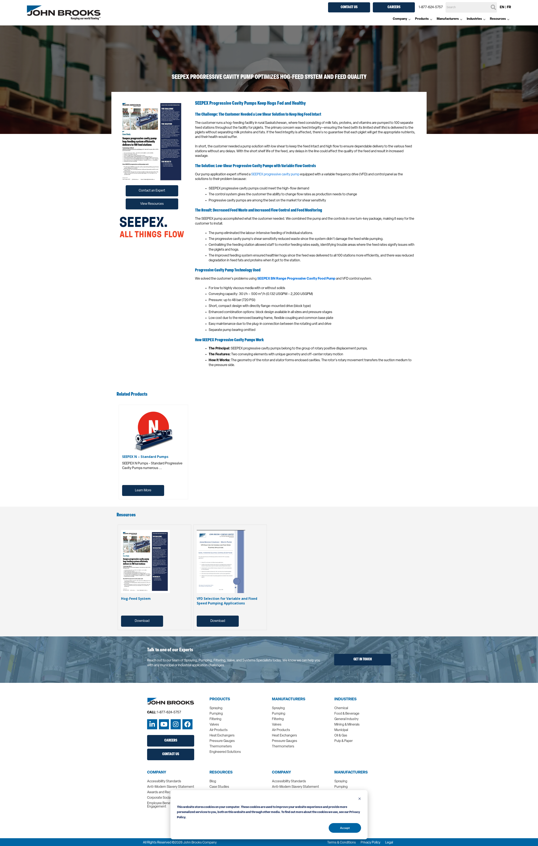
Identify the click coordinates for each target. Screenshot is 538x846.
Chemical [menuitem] (341, 708)
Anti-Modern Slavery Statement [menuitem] (170, 787)
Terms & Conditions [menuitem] (341, 842)
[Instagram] (176, 724)
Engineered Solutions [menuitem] (225, 752)
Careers (394, 7)
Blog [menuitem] (213, 781)
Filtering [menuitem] (215, 719)
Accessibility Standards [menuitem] (164, 781)
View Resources (152, 204)
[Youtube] (164, 724)
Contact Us (349, 7)
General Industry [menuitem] (346, 719)
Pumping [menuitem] (216, 713)
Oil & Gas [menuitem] (340, 735)
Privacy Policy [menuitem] (370, 842)
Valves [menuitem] (214, 724)
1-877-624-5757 (431, 7)
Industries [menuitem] (474, 19)
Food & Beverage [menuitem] (346, 713)
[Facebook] (187, 724)
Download (142, 621)
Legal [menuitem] (389, 842)
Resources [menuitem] (498, 19)
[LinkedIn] (152, 724)
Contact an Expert (152, 190)
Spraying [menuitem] (216, 708)
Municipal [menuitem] (341, 730)
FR (509, 7)
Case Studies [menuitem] (219, 787)
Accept (345, 828)
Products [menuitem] (422, 19)
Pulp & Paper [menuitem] (343, 741)
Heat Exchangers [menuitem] (222, 735)
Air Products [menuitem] (219, 730)
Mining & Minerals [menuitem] (347, 724)
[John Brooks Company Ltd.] (63, 12)
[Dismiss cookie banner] (359, 799)
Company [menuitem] (400, 19)
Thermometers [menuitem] (221, 746)
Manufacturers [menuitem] (448, 19)
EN (502, 7)
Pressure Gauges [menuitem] (222, 741)
